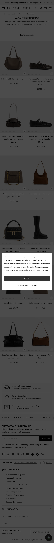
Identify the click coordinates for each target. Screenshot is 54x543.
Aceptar (27, 278)
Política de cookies (41, 267)
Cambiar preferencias (27, 285)
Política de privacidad (32, 270)
